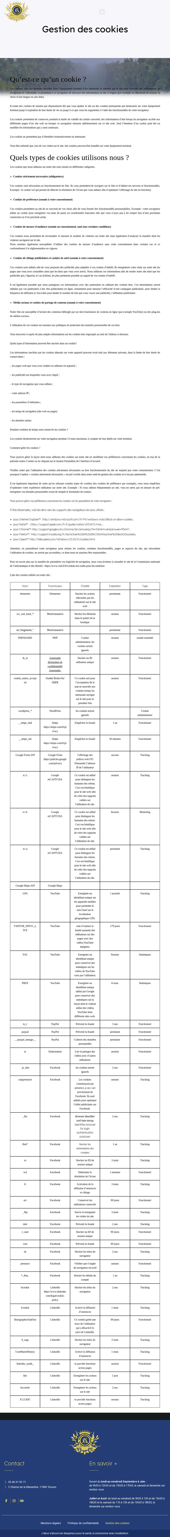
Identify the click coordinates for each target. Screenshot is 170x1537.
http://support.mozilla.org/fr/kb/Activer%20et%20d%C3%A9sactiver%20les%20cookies (83, 534)
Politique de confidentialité (83, 1523)
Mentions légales (51, 1523)
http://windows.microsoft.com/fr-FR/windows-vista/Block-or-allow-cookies (87, 519)
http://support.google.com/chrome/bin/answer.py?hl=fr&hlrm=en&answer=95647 (80, 529)
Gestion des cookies (117, 1523)
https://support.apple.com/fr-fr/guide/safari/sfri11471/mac (66, 524)
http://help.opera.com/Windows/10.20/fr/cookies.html (62, 539)
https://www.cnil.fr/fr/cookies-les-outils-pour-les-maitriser (74, 565)
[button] (102, 11)
